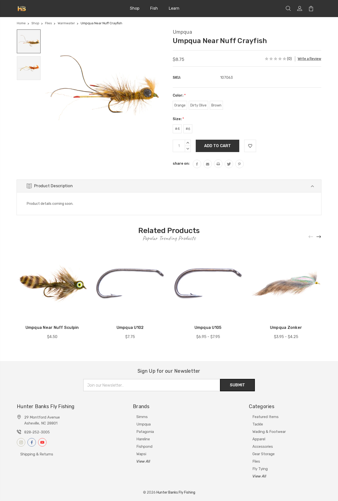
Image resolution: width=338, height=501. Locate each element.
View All (143, 461)
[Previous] (311, 236)
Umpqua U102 (130, 327)
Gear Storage (263, 454)
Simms (142, 417)
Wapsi (141, 454)
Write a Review (309, 59)
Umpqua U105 (208, 327)
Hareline (143, 439)
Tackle (257, 424)
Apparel (258, 439)
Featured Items (265, 417)
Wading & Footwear (269, 431)
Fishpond (144, 446)
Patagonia (145, 431)
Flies (256, 461)
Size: (178, 119)
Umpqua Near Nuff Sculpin (52, 327)
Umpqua (143, 424)
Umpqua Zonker (286, 327)
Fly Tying (260, 469)
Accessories (262, 446)
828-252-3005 (37, 432)
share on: (181, 163)
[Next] (318, 236)
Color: (179, 95)
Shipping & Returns (36, 454)
